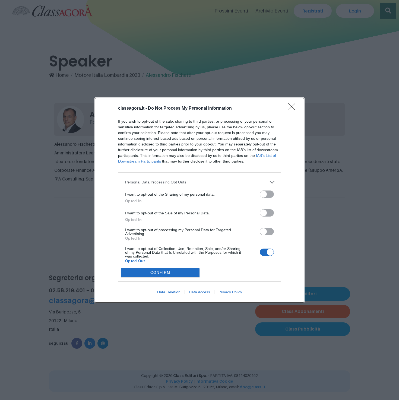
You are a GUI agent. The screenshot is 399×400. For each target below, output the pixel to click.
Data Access (199, 292)
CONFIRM (160, 273)
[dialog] (199, 200)
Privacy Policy (230, 292)
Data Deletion (168, 292)
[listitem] (199, 182)
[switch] (267, 194)
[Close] (293, 108)
